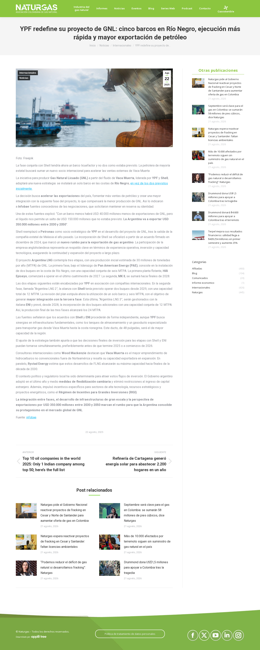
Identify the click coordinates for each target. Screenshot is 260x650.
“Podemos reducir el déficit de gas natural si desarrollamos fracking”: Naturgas (64, 567)
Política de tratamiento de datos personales (130, 634)
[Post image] (26, 510)
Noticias (23, 78)
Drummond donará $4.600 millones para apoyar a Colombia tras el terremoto (223, 216)
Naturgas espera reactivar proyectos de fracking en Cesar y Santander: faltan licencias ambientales (65, 541)
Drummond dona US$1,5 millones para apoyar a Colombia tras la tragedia (146, 567)
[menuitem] (81, 8)
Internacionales (27, 73)
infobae (31, 417)
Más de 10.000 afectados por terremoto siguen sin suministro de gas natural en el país (147, 541)
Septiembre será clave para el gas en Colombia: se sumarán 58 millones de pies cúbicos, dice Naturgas (146, 513)
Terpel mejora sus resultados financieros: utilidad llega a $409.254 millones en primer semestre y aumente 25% (225, 237)
